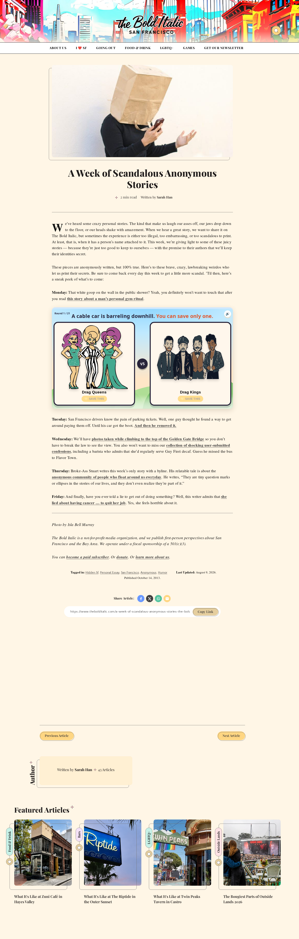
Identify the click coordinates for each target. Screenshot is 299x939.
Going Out (106, 48)
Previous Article (57, 735)
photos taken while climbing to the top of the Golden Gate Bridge (148, 439)
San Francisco (130, 572)
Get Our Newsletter (223, 48)
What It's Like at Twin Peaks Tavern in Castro (177, 899)
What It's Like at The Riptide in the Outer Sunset (109, 899)
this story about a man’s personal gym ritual (105, 298)
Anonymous (148, 572)
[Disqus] (142, 668)
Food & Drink (138, 48)
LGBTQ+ (167, 48)
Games (189, 48)
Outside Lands (218, 842)
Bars (79, 834)
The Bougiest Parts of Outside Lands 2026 (248, 899)
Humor (162, 572)
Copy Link (205, 611)
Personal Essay (109, 572)
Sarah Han (83, 769)
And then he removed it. (155, 425)
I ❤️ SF (81, 48)
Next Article (231, 735)
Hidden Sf (91, 572)
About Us (57, 48)
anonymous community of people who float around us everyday (106, 477)
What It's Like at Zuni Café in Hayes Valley (38, 899)
